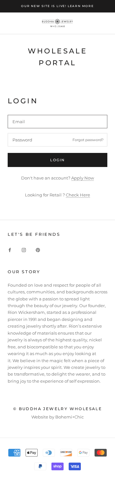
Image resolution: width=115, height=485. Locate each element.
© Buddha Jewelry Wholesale (57, 408)
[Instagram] (24, 249)
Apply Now (82, 177)
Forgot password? (88, 139)
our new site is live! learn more (57, 6)
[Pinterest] (38, 249)
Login (57, 160)
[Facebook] (10, 249)
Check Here (78, 194)
